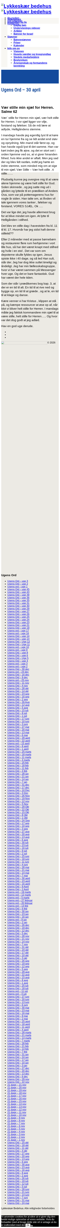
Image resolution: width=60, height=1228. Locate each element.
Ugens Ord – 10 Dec (18, 790)
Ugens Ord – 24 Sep (18, 820)
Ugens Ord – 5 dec (17, 933)
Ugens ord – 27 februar (19, 900)
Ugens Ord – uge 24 (18, 619)
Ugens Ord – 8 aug (17, 980)
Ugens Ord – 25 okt (17, 1142)
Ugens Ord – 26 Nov (18, 796)
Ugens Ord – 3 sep (17, 829)
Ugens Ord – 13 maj (18, 732)
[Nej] (31, 1225)
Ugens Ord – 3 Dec (17, 793)
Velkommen (14, 19)
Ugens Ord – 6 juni (17, 1005)
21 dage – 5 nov (16, 1129)
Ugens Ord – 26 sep (18, 961)
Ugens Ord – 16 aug (18, 1170)
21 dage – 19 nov (16, 1090)
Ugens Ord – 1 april (18, 749)
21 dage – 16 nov (16, 1098)
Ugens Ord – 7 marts (18, 1040)
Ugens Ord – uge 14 (18, 636)
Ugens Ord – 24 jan (18, 1057)
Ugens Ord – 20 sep (18, 1156)
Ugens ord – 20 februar (19, 903)
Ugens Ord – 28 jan (18, 773)
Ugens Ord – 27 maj (18, 727)
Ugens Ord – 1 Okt (17, 818)
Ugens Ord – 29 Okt (18, 807)
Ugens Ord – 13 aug (18, 837)
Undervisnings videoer (27, 28)
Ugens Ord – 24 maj (18, 1203)
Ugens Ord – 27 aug (18, 831)
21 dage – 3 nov (16, 1134)
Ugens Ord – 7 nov (17, 944)
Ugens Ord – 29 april (18, 738)
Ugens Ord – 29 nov (18, 1079)
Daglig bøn (20, 25)
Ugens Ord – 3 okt (17, 958)
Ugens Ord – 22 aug (18, 974)
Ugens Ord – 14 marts (19, 1038)
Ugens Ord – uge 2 (17, 584)
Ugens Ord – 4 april (18, 1029)
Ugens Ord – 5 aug (17, 707)
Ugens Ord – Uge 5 (17, 658)
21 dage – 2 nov (16, 1137)
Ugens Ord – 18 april (18, 1024)
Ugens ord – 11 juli (17, 991)
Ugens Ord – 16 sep (18, 696)
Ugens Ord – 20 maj (18, 729)
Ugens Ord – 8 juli (17, 713)
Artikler (18, 31)
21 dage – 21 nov (16, 1085)
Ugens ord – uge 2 (17, 666)
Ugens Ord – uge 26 (18, 614)
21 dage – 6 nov (16, 1126)
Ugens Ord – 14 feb (18, 1049)
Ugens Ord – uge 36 (18, 597)
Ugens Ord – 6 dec (17, 1076)
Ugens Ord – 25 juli (17, 985)
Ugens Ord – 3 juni (17, 724)
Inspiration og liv (17, 22)
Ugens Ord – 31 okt (17, 947)
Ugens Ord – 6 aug (17, 840)
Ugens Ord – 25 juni (18, 856)
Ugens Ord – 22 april (18, 740)
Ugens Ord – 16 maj (18, 1013)
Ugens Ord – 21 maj (18, 870)
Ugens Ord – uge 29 (18, 608)
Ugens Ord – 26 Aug (18, 702)
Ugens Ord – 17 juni (18, 718)
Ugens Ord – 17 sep (18, 823)
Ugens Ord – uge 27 (18, 611)
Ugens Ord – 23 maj (18, 1010)
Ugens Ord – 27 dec (18, 1068)
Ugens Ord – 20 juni (18, 999)
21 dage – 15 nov (16, 1101)
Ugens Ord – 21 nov (18, 939)
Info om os (13, 48)
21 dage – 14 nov (16, 1104)
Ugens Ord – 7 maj (17, 875)
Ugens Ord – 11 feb (17, 768)
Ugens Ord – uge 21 (18, 625)
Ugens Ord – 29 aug (18, 972)
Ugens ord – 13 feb (17, 906)
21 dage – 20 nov (16, 1087)
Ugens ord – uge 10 (18, 647)
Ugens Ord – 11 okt (17, 1148)
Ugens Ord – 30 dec (18, 669)
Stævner (12, 36)
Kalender (19, 45)
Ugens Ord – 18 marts (19, 754)
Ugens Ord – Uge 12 (18, 641)
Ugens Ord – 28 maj (18, 867)
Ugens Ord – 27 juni (18, 996)
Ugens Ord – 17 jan (18, 1060)
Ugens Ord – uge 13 (18, 639)
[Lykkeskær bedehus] (26, 6)
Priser (17, 42)
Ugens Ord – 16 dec (18, 674)
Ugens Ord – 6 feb (17, 908)
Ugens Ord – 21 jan (18, 776)
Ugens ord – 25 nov (18, 680)
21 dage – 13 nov (16, 1107)
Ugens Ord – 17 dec (18, 787)
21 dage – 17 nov (16, 1096)
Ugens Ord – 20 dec (18, 1071)
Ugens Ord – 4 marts (18, 760)
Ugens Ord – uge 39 (18, 595)
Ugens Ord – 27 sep (18, 1153)
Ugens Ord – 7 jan (17, 782)
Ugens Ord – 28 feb (18, 1043)
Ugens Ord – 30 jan (18, 911)
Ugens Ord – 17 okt (17, 952)
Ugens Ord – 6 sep (17, 1162)
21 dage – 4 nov (16, 1131)
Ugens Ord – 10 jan (18, 1062)
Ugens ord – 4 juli (17, 994)
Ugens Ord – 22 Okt (18, 809)
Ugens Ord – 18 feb (18, 765)
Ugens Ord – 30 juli (17, 842)
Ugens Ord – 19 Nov (18, 798)
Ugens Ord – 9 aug (17, 1173)
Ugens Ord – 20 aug (18, 834)
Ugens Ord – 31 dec (18, 784)
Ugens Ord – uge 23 (18, 622)
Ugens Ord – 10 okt (17, 955)
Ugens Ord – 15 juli (17, 710)
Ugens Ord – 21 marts (19, 1035)
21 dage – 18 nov (16, 1093)
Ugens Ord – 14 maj (18, 873)
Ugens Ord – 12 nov (18, 801)
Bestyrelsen (21, 60)
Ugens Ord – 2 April (18, 889)
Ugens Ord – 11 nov (18, 683)
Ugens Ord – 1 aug (17, 983)
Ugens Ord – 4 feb (17, 771)
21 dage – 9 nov (16, 1118)
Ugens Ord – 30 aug (18, 1164)
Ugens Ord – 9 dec (17, 677)
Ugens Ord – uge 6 (17, 655)
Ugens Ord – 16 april (18, 884)
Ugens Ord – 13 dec (18, 1073)
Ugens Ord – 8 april (18, 746)
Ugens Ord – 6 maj (17, 735)
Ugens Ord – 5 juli (17, 1186)
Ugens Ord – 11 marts (19, 757)
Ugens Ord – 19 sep (18, 963)
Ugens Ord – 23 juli (17, 845)
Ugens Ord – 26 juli (17, 1178)
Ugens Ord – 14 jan (18, 779)
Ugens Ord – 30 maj (18, 1007)
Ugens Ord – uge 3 (17, 581)
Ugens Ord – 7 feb (17, 1051)
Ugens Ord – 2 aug (17, 1175)
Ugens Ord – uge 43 (18, 592)
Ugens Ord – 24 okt (17, 950)
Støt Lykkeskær (14, 20)
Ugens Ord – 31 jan (18, 1054)
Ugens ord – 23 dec (18, 672)
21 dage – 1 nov (16, 1140)
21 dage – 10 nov (16, 1115)
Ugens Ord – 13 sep (18, 1159)
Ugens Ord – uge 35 (18, 600)
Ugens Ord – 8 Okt (17, 815)
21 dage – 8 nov (16, 1120)
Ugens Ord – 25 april (18, 1021)
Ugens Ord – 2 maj (17, 1018)
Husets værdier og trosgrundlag (32, 54)
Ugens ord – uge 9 (17, 650)
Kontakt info (13, 23)
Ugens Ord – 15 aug (18, 977)
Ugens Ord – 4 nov (17, 685)
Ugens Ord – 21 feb (18, 1046)
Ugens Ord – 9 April (18, 886)
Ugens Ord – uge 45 (18, 589)
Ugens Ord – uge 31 (18, 603)
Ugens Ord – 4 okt (17, 1151)
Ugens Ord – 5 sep (17, 969)
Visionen (19, 51)
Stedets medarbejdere (26, 57)
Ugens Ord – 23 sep (18, 694)
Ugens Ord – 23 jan (18, 914)
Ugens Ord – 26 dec (18, 925)
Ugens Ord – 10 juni (18, 721)
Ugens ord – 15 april (18, 743)
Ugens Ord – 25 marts (19, 751)
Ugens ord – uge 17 (18, 630)
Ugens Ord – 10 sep (18, 826)
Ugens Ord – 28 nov (18, 936)
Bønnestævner (22, 39)
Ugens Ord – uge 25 (18, 617)
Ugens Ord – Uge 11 (18, 644)
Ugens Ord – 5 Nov (17, 804)
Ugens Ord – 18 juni (18, 859)
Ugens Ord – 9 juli (17, 851)
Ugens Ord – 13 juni (18, 1002)
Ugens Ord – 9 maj (17, 1016)
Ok (28, 1225)
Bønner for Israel (23, 34)
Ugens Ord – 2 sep (17, 699)
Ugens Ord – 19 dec (18, 928)
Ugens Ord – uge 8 (17, 652)
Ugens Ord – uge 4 (17, 661)
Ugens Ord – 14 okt (17, 691)
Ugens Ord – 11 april (18, 1027)
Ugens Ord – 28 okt (17, 688)
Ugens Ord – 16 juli (17, 848)
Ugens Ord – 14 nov (18, 941)
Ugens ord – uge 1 (17, 586)
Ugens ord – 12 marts (19, 895)
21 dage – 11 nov (16, 1112)
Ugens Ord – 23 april (18, 881)
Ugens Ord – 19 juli (17, 1181)
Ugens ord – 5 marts (18, 897)
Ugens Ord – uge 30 (18, 606)
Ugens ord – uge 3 (17, 663)
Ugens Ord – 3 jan (17, 1065)
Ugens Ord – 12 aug (18, 705)
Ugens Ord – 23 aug (18, 1167)
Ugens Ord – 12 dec (18, 930)
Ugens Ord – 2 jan (17, 922)
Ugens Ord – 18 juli (17, 988)
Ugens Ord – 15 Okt (18, 812)
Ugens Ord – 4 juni (17, 864)
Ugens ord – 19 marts (19, 892)
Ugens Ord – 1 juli (17, 716)
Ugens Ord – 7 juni (17, 1197)
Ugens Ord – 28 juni (18, 1189)
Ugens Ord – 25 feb (18, 762)
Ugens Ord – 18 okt (17, 1145)
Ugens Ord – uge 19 (18, 628)
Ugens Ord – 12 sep (18, 966)
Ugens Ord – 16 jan (18, 917)
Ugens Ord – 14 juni (18, 1195)
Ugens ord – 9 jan (17, 919)
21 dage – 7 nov (16, 1123)
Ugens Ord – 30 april (18, 878)
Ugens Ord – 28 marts (19, 1032)
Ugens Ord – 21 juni (18, 1192)
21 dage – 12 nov (16, 1109)
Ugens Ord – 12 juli (17, 1184)
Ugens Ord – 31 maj (18, 1200)
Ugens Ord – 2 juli (17, 853)
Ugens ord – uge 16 (18, 633)
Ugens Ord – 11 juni (18, 862)
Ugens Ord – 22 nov (18, 1082)
